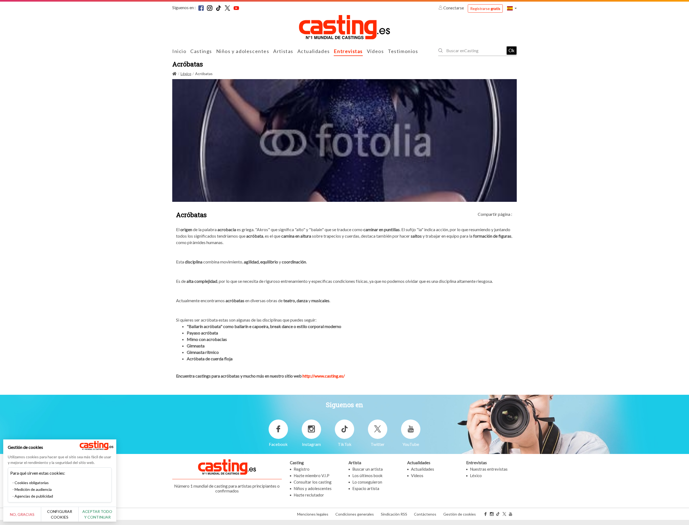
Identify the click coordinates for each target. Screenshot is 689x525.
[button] (512, 8)
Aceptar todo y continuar (97, 514)
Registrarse (485, 8)
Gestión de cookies (459, 514)
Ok (511, 50)
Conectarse (453, 7)
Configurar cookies (59, 514)
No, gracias (22, 514)
